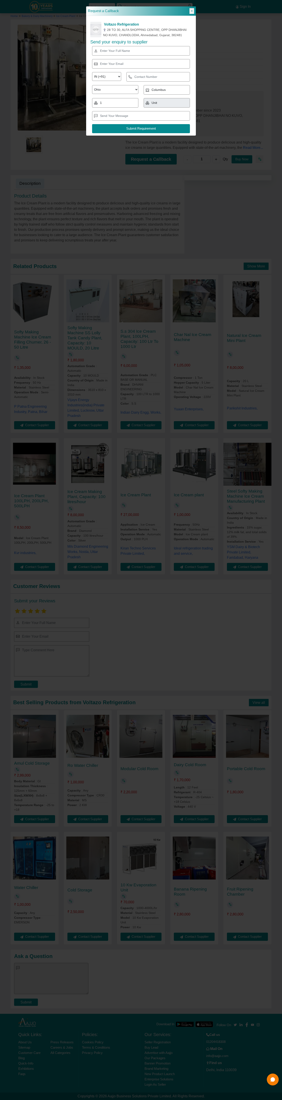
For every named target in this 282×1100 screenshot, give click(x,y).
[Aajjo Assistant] (273, 1079)
